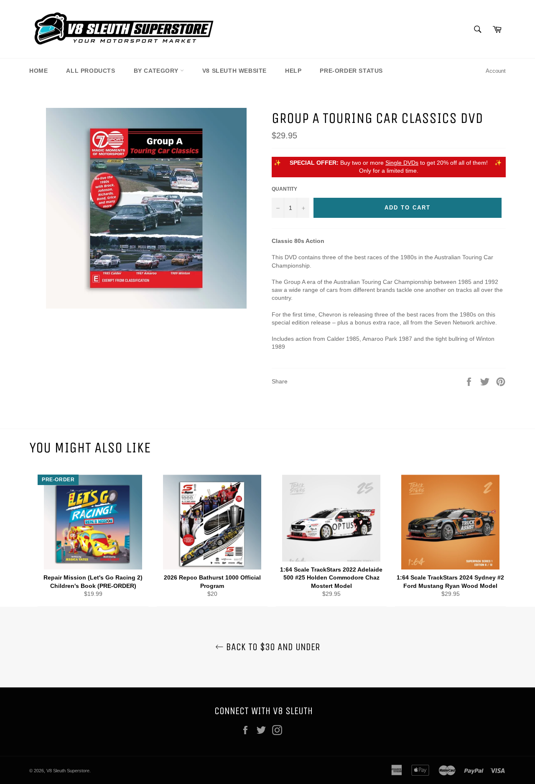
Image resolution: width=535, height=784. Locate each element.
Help (293, 70)
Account (496, 71)
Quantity (284, 189)
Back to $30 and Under (272, 647)
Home (38, 70)
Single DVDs (401, 162)
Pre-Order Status (351, 70)
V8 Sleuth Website (234, 70)
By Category (157, 70)
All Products (90, 70)
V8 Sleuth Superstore (67, 770)
